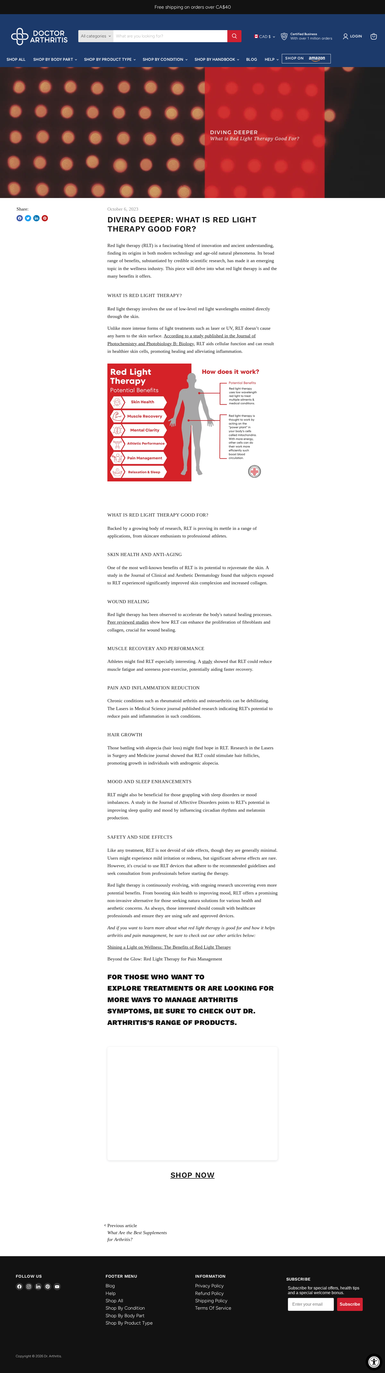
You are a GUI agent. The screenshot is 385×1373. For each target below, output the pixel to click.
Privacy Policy (209, 1286)
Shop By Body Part (53, 59)
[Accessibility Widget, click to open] (374, 1362)
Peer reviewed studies (128, 622)
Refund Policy (209, 1293)
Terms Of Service (213, 1308)
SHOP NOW (192, 1175)
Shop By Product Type (108, 59)
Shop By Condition (164, 59)
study (207, 661)
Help (270, 59)
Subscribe (350, 1304)
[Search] (234, 36)
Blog (251, 59)
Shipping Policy (211, 1301)
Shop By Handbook (215, 59)
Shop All (16, 59)
